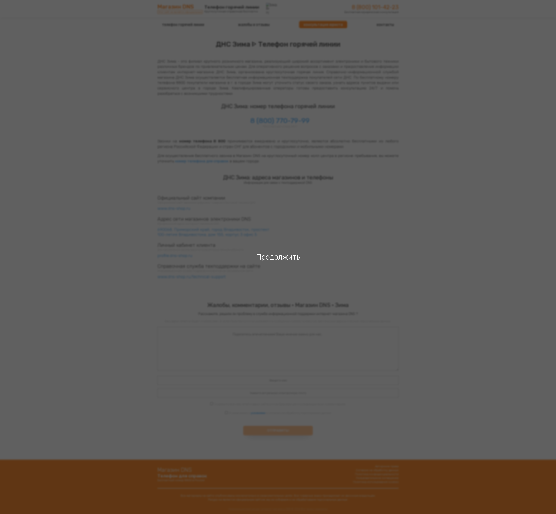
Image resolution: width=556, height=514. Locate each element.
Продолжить (278, 257)
